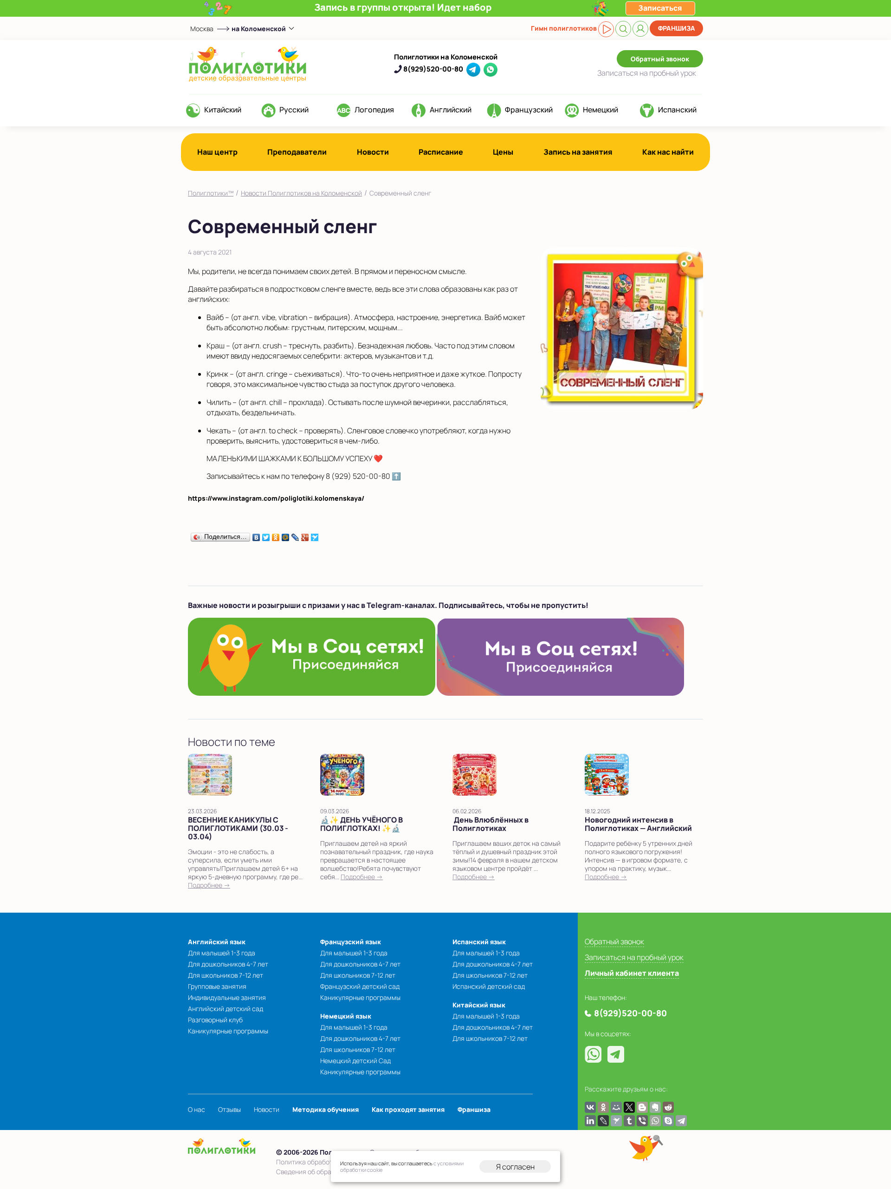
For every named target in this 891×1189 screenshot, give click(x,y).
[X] (629, 1107)
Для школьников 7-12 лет (225, 975)
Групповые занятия (217, 986)
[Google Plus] (305, 535)
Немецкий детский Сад (355, 1060)
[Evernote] (655, 1107)
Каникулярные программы (228, 1030)
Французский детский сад (360, 986)
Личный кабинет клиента (632, 973)
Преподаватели (297, 152)
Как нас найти (668, 152)
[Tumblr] (629, 1120)
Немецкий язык (345, 1016)
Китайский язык (478, 1004)
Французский (529, 109)
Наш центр (217, 152)
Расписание (441, 152)
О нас (196, 1109)
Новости (373, 152)
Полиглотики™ (210, 193)
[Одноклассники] (276, 535)
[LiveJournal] (295, 535)
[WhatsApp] (655, 1120)
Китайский (222, 109)
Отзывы (229, 1109)
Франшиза (676, 28)
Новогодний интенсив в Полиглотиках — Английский (638, 824)
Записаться (646, 73)
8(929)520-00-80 (433, 69)
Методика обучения (325, 1109)
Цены (503, 152)
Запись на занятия (578, 152)
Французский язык (350, 941)
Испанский (677, 109)
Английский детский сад (225, 1008)
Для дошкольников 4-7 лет (228, 964)
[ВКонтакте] (256, 535)
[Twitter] (266, 535)
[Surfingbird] (315, 535)
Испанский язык (479, 941)
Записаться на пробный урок (634, 957)
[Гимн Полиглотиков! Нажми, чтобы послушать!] (606, 29)
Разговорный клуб (215, 1019)
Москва (201, 28)
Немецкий (600, 109)
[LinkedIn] (590, 1120)
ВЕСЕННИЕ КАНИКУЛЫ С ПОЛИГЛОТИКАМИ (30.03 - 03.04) (238, 828)
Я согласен (515, 1167)
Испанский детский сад (488, 986)
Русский (294, 109)
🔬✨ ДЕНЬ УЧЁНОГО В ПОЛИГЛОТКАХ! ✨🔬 (361, 824)
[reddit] (668, 1107)
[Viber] (642, 1120)
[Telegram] (681, 1120)
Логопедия (374, 109)
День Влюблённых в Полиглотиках (490, 824)
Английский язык (216, 941)
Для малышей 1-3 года (221, 952)
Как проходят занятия (408, 1109)
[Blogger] (642, 1107)
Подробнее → (209, 885)
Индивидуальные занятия (227, 997)
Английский (450, 109)
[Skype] (668, 1120)
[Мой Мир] (286, 535)
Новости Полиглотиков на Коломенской (301, 193)
